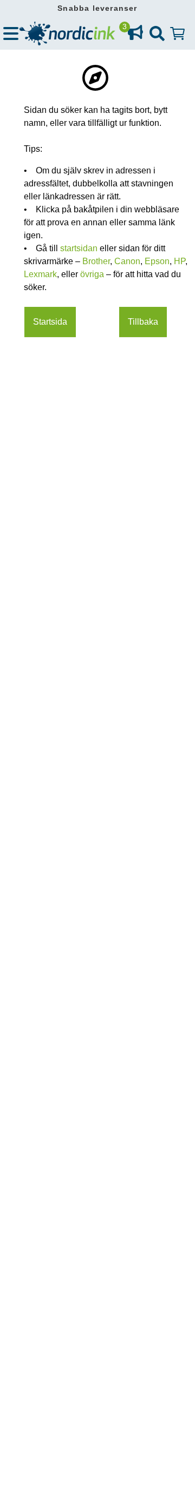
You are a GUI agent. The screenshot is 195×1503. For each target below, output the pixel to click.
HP (179, 261)
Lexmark (40, 274)
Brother (96, 261)
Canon (127, 261)
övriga (93, 274)
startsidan (80, 248)
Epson (157, 261)
